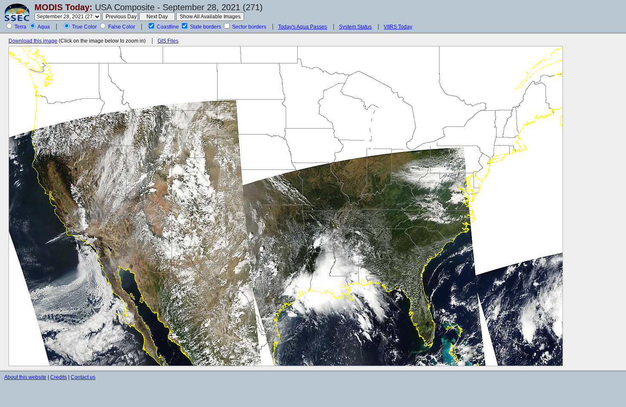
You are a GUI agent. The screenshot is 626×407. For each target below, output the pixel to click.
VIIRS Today (398, 27)
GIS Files (168, 41)
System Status (355, 27)
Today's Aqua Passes (302, 27)
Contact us (83, 377)
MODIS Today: (63, 7)
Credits (58, 377)
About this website (25, 377)
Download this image (33, 41)
